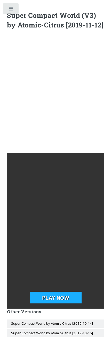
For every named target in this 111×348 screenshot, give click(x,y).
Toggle (11, 9)
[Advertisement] (55, 92)
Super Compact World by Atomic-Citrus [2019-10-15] (52, 333)
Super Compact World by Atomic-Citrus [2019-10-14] (52, 323)
